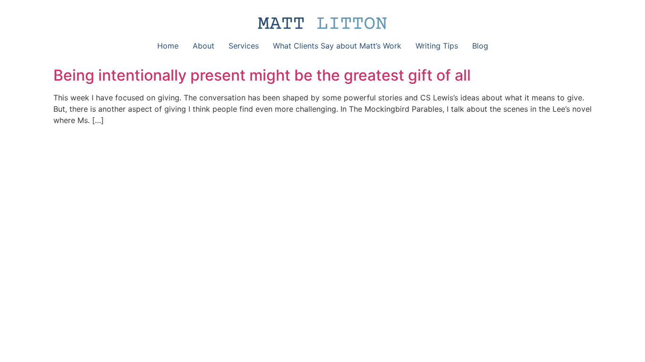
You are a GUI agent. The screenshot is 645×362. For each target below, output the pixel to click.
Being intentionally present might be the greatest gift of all (262, 75)
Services (244, 45)
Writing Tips (437, 45)
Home (167, 45)
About (203, 45)
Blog (480, 45)
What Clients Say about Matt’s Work (337, 45)
